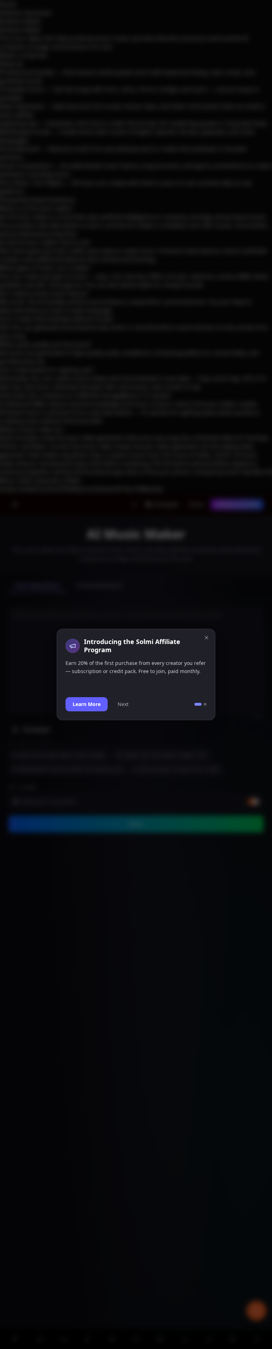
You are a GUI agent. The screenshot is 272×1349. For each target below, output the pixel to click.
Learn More (87, 704)
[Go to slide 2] (205, 704)
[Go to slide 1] (198, 704)
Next (123, 704)
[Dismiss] (206, 637)
